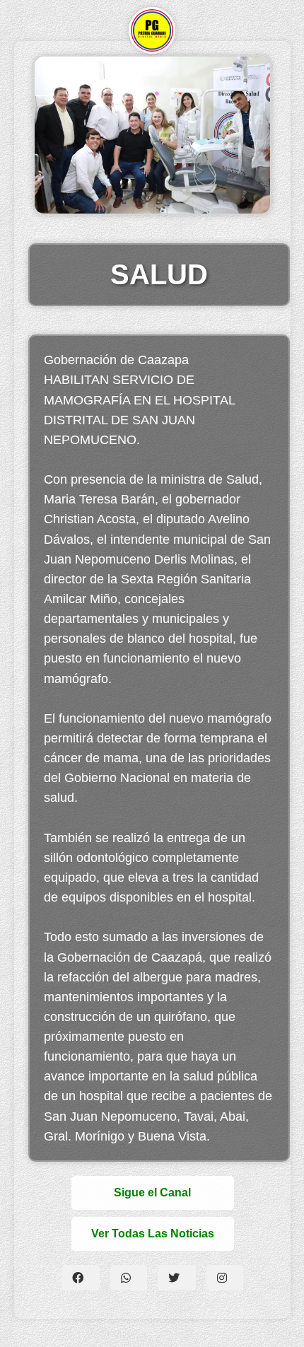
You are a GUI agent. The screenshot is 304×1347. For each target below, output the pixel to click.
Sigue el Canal (152, 1192)
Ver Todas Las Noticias (152, 1234)
